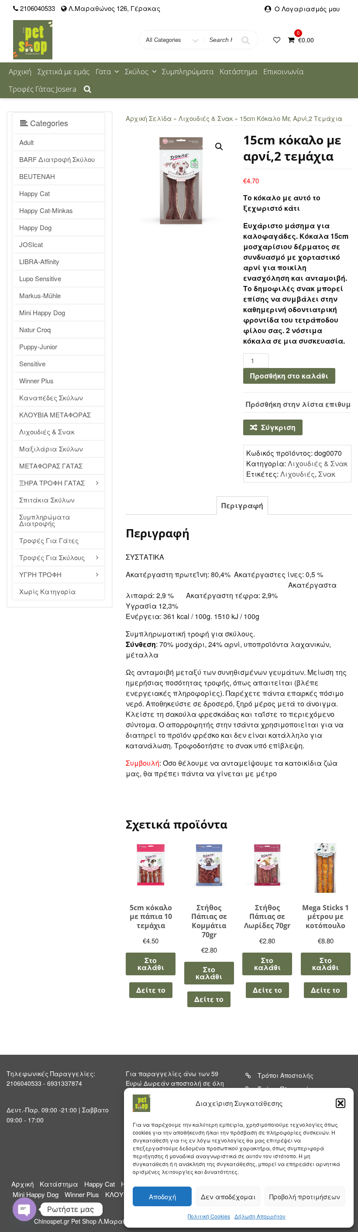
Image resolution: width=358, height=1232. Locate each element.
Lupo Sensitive (40, 278)
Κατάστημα (238, 71)
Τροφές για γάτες (49, 540)
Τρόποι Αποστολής (285, 1075)
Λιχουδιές (297, 474)
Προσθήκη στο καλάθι (289, 376)
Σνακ (326, 474)
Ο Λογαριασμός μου (307, 8)
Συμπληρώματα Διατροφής (44, 520)
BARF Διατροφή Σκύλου (57, 159)
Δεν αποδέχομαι (228, 1196)
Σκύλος (136, 71)
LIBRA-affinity (39, 261)
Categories (48, 122)
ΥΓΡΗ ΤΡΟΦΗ (40, 574)
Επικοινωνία (283, 71)
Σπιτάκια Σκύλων (47, 499)
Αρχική (20, 71)
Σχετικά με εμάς (64, 71)
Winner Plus (36, 380)
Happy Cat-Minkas (46, 210)
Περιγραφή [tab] (242, 505)
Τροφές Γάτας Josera (42, 89)
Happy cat (34, 193)
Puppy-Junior (38, 346)
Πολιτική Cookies (209, 1216)
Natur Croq (35, 329)
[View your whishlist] (277, 39)
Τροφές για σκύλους (52, 557)
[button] (340, 1103)
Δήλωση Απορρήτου (260, 1216)
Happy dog (35, 227)
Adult (26, 142)
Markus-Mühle (40, 295)
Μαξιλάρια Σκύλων (51, 448)
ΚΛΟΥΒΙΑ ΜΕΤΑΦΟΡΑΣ (55, 414)
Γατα (103, 71)
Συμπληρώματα (187, 71)
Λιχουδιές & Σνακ (47, 431)
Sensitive (32, 363)
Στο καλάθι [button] (151, 963)
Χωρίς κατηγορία (47, 591)
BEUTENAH (37, 176)
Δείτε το (150, 990)
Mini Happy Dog (42, 312)
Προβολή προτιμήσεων (304, 1196)
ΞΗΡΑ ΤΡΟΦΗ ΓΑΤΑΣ (52, 482)
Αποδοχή (162, 1196)
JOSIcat (31, 244)
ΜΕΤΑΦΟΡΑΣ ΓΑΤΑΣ (51, 465)
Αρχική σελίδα (149, 118)
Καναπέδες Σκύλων (51, 397)
